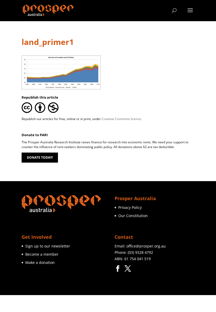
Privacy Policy (130, 207)
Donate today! (40, 157)
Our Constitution (133, 215)
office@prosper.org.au (146, 246)
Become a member (41, 254)
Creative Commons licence (121, 119)
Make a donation (40, 262)
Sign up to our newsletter (47, 246)
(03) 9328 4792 (140, 252)
